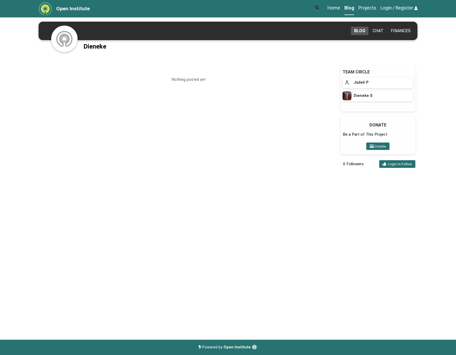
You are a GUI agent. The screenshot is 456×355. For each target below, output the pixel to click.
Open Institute (237, 347)
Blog (349, 8)
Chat (378, 30)
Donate (380, 146)
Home (333, 8)
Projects (367, 8)
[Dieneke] (64, 39)
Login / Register (397, 8)
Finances (401, 30)
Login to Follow (399, 164)
